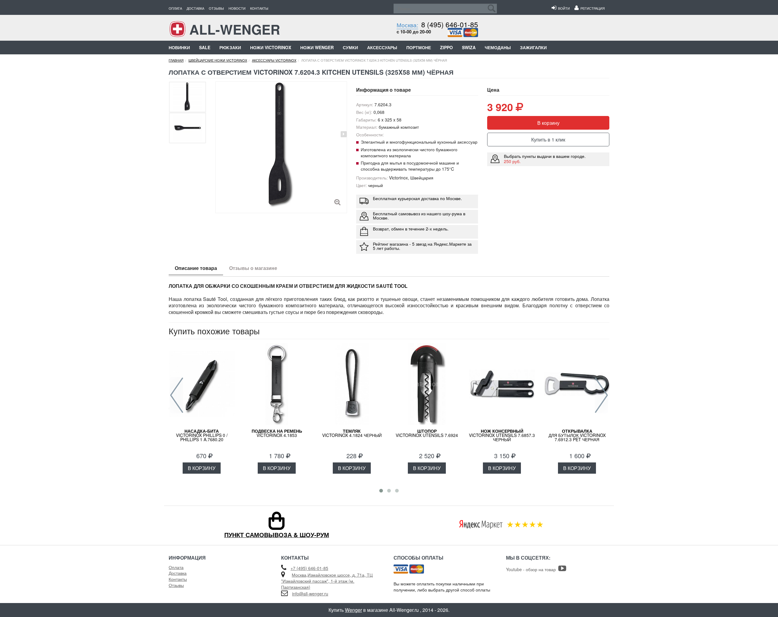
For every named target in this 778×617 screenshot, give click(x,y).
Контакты (259, 8)
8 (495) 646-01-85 (449, 24)
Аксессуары (382, 47)
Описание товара (196, 267)
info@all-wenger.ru (310, 594)
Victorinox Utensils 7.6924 (427, 433)
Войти (563, 8)
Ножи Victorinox (270, 47)
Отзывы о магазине (253, 267)
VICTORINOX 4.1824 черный (352, 433)
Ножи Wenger (317, 47)
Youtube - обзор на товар (532, 569)
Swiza (469, 47)
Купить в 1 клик (548, 139)
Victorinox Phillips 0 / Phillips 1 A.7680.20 (202, 435)
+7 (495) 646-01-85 (309, 568)
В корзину (548, 122)
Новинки (179, 47)
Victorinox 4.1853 (277, 433)
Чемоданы (498, 47)
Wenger (353, 609)
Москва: (407, 25)
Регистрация (592, 8)
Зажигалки (533, 47)
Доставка (195, 8)
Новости (237, 8)
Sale (204, 47)
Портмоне (418, 47)
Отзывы (216, 8)
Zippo (446, 47)
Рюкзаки (230, 47)
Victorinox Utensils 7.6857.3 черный (502, 435)
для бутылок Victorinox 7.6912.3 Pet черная (577, 435)
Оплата (175, 8)
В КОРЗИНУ (201, 468)
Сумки (350, 47)
